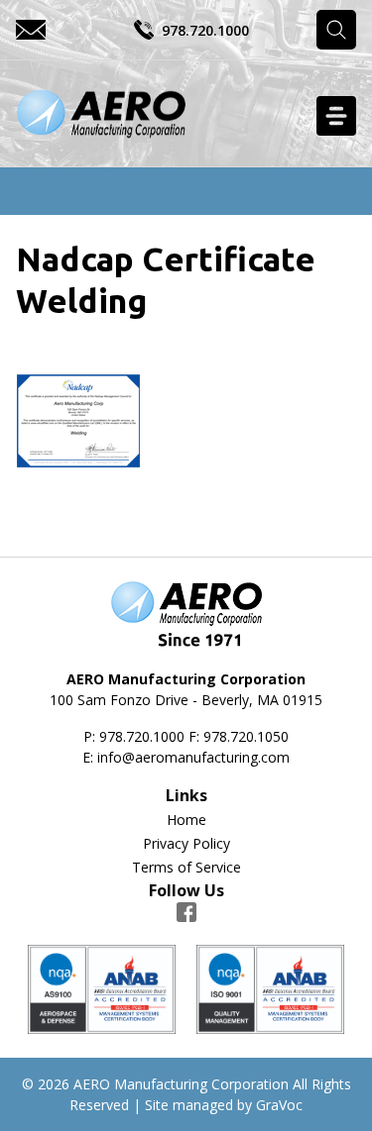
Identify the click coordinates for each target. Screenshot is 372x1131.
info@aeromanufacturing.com (193, 757)
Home (186, 819)
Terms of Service (186, 867)
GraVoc (279, 1104)
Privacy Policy (186, 843)
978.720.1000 (205, 30)
